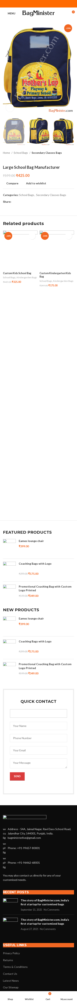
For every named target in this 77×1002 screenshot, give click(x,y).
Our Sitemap (11, 987)
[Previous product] (64, 159)
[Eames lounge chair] (9, 547)
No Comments (51, 909)
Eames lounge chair (31, 541)
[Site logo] (38, 13)
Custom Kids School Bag (17, 273)
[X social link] (33, 4)
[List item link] (38, 848)
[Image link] (24, 818)
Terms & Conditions (15, 966)
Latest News (11, 980)
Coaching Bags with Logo (35, 563)
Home (6, 152)
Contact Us (10, 973)
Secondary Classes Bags (47, 152)
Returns (8, 960)
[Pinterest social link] (38, 4)
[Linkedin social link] (43, 4)
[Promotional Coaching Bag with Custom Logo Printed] (9, 593)
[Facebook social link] (28, 4)
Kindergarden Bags (27, 277)
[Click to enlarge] (10, 108)
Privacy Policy (11, 953)
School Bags (21, 152)
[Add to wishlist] (32, 235)
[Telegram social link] (48, 4)
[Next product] (72, 159)
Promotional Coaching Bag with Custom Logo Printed (45, 588)
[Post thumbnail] (10, 905)
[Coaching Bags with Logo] (9, 570)
